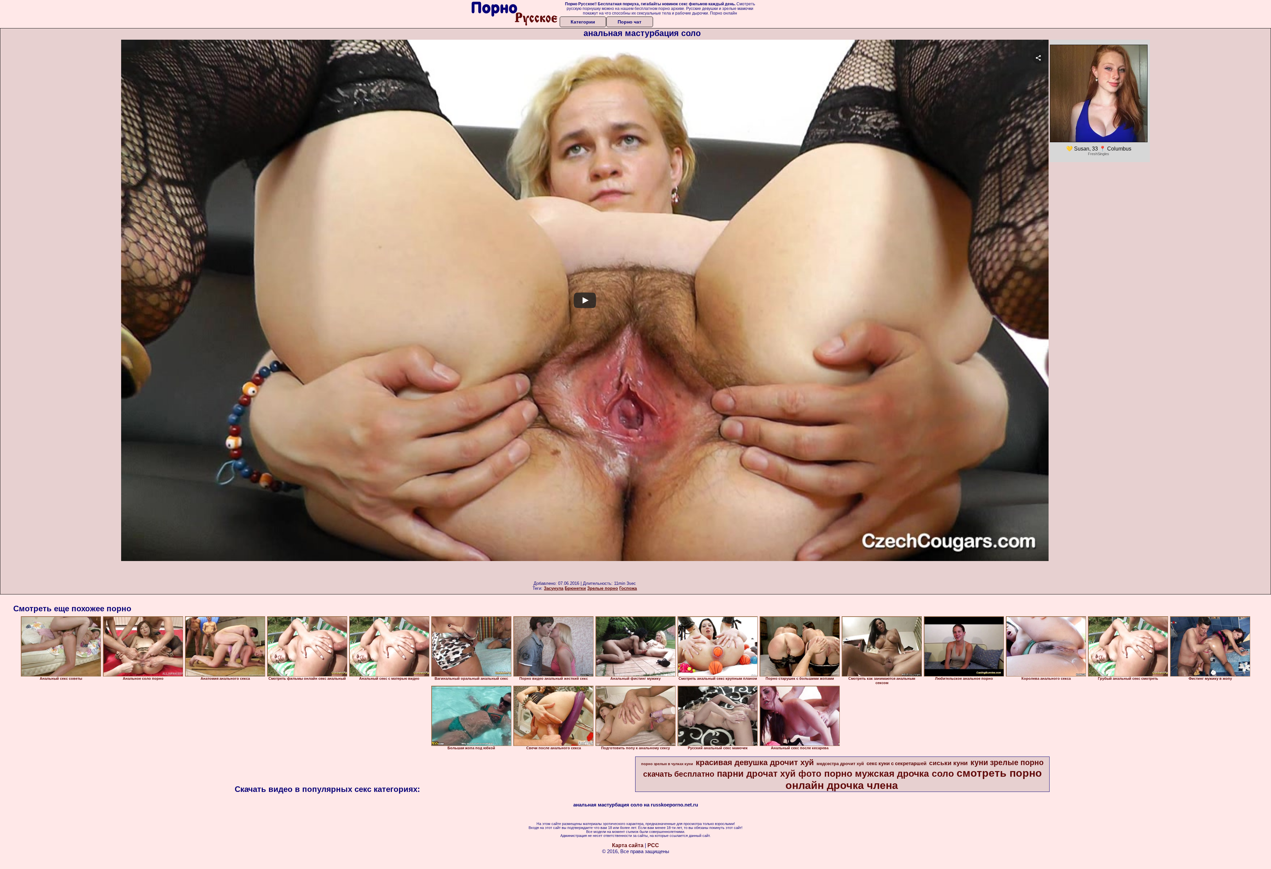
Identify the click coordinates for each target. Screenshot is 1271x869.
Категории (583, 21)
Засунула (553, 588)
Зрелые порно (602, 588)
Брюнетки (575, 588)
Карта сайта (627, 845)
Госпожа (628, 588)
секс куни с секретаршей (896, 763)
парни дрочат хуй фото (769, 774)
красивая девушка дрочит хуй (755, 762)
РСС (653, 845)
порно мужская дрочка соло (889, 773)
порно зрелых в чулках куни (667, 764)
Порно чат (629, 21)
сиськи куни (948, 763)
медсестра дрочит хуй (840, 763)
